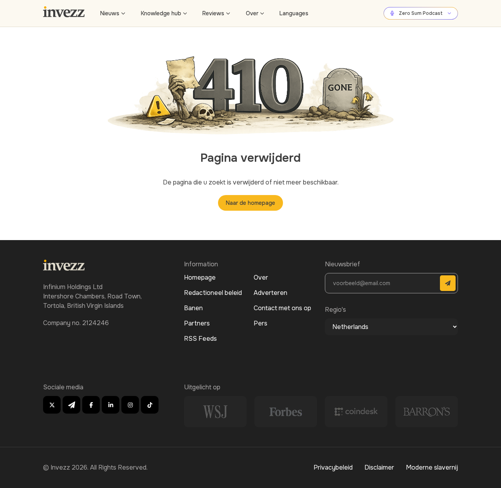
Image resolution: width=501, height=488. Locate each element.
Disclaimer (379, 467)
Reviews (213, 13)
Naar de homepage (250, 202)
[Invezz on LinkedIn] (110, 405)
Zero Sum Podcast (421, 13)
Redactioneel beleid (213, 293)
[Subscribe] (448, 283)
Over (252, 13)
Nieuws (109, 13)
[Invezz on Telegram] (71, 405)
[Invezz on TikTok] (150, 405)
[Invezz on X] (52, 405)
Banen (193, 308)
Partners (197, 323)
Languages (293, 13)
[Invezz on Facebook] (91, 405)
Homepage (200, 277)
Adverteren (270, 293)
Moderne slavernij (432, 467)
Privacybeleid (333, 467)
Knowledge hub (161, 13)
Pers (260, 323)
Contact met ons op (282, 308)
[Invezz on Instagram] (130, 405)
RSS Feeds (200, 338)
